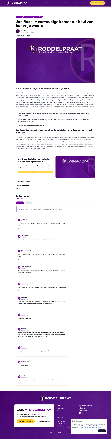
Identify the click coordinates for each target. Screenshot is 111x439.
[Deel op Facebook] (17, 188)
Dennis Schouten (20, 35)
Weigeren (94, 431)
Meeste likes (20, 203)
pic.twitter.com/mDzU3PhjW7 (26, 121)
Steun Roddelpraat (97, 3)
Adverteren (60, 412)
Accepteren (101, 431)
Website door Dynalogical (64, 427)
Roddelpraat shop (62, 414)
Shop (66, 3)
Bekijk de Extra (61, 418)
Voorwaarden (61, 421)
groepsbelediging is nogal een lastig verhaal (52, 100)
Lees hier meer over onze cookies (92, 427)
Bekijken (35, 172)
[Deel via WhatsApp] (22, 188)
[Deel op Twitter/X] (19, 188)
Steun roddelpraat (26, 421)
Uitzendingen (48, 3)
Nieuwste (28, 203)
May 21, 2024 (43, 125)
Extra (84, 3)
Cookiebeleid (60, 425)
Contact (75, 3)
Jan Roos (23, 30)
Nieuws (58, 3)
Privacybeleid (61, 423)
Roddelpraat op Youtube (64, 416)
